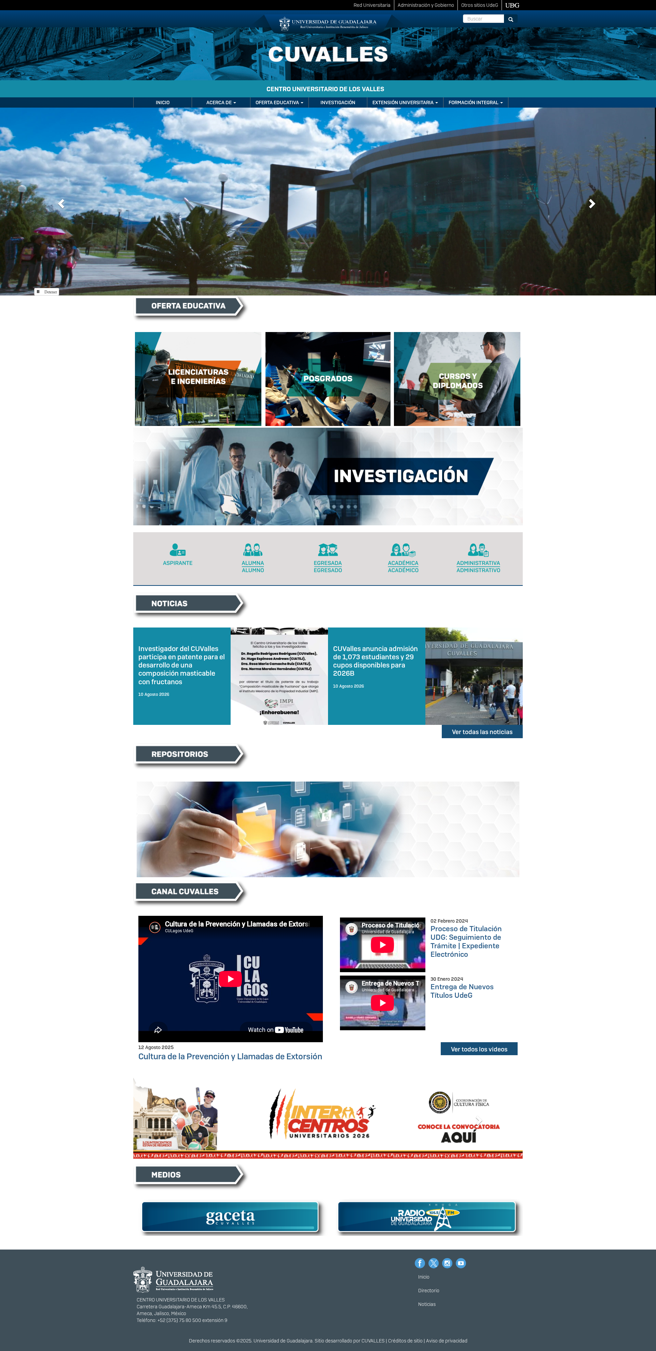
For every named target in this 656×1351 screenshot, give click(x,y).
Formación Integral (474, 102)
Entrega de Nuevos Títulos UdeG (462, 991)
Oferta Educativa (278, 102)
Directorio (428, 1290)
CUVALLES (373, 1341)
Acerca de (219, 102)
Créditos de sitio (405, 1341)
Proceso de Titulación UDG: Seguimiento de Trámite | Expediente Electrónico (466, 941)
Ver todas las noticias (482, 732)
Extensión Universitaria (403, 102)
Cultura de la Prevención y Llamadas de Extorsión (230, 1056)
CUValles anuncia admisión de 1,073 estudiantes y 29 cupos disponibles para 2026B (375, 661)
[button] (60, 201)
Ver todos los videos (479, 1049)
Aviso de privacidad (446, 1341)
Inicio (162, 102)
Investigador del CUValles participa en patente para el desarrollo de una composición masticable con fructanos (181, 665)
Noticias (427, 1304)
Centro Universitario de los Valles (325, 89)
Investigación (337, 102)
